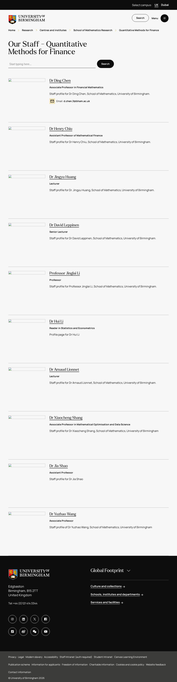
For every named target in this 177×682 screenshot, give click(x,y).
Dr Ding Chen (60, 81)
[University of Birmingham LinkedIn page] (23, 619)
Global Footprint (107, 570)
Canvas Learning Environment (130, 657)
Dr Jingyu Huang (62, 177)
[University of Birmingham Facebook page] (45, 619)
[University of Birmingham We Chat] (34, 631)
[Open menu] (164, 18)
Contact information (19, 672)
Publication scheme (19, 664)
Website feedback (156, 664)
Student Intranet (103, 657)
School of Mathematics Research (92, 30)
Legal (21, 657)
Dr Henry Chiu (60, 129)
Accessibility (51, 657)
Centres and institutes (53, 30)
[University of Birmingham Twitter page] (34, 619)
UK (156, 5)
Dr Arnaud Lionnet (64, 369)
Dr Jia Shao (58, 466)
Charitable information (101, 664)
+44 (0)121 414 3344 (25, 603)
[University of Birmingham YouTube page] (45, 631)
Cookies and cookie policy (130, 664)
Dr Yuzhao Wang (62, 514)
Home (11, 30)
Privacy (12, 657)
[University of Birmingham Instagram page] (12, 619)
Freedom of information (75, 664)
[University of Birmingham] (26, 18)
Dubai (165, 5)
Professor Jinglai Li (64, 273)
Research (27, 30)
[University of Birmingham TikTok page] (12, 631)
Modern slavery (34, 657)
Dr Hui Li (56, 321)
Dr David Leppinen (64, 225)
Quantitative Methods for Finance (139, 30)
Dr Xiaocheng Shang (65, 418)
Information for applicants (46, 664)
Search (140, 18)
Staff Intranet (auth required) (76, 657)
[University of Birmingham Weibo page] (23, 631)
